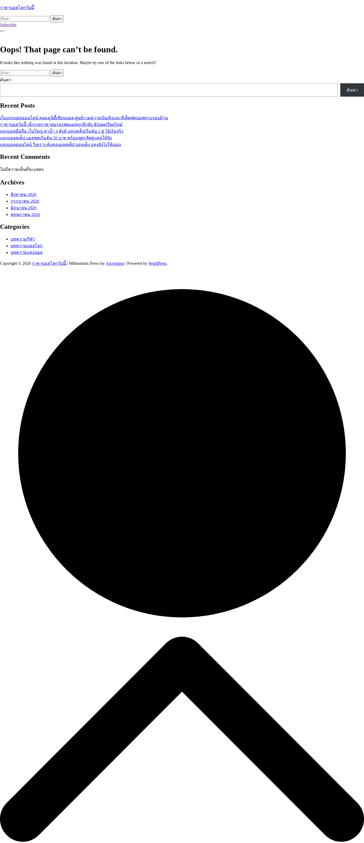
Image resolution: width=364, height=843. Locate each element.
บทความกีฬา (23, 239)
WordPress (157, 263)
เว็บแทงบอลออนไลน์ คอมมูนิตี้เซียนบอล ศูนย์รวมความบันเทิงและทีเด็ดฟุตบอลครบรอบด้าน (84, 118)
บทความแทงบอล (27, 252)
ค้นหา (5, 80)
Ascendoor (115, 263)
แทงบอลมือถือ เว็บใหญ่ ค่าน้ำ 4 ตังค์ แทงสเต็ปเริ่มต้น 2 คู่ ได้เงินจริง (61, 131)
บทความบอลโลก (27, 245)
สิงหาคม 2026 (23, 194)
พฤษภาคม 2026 (25, 214)
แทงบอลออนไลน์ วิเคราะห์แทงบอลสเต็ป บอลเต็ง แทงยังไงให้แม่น (60, 144)
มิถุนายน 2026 (24, 208)
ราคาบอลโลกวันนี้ (17, 7)
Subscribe (8, 24)
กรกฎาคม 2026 (25, 201)
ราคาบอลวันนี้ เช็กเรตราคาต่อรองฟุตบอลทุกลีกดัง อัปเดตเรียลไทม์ (61, 124)
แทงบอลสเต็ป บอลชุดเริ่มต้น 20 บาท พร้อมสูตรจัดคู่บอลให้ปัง (56, 138)
